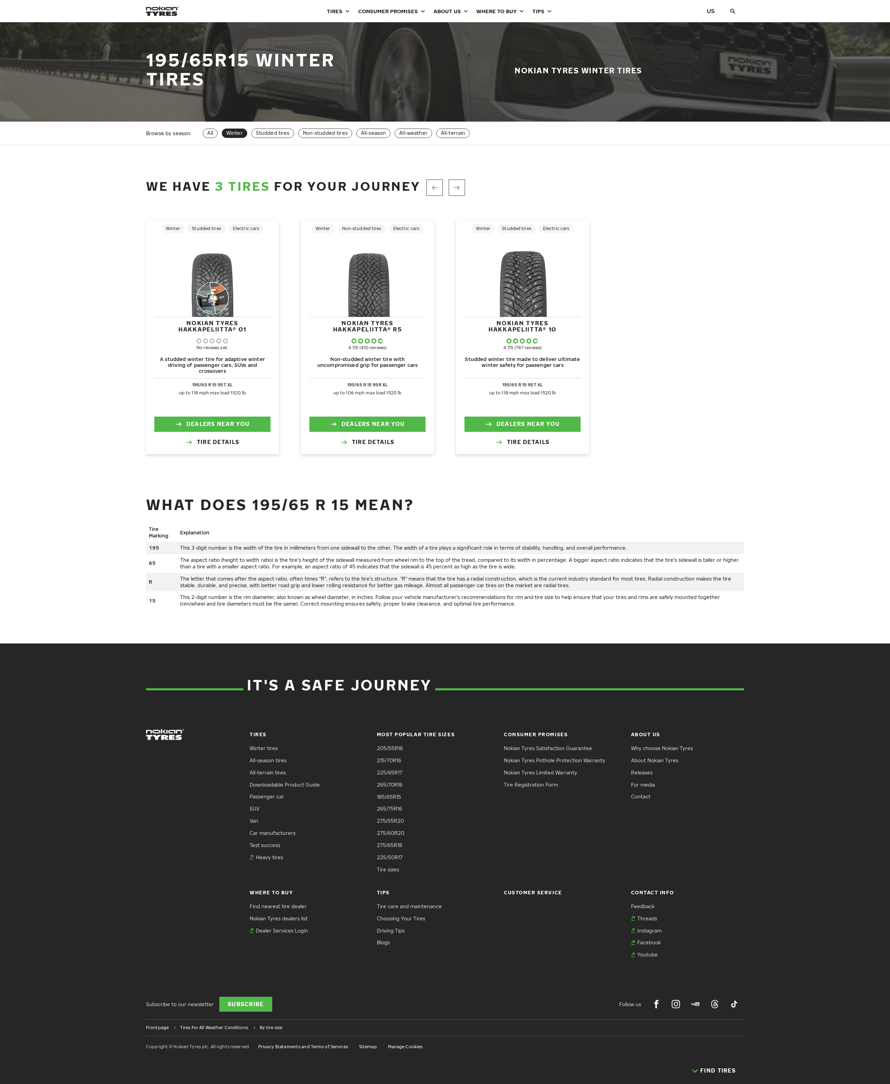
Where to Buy (496, 11)
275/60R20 (390, 833)
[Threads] (715, 1004)
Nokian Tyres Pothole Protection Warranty (554, 760)
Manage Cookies (405, 1046)
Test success (265, 845)
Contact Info (652, 892)
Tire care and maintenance (409, 906)
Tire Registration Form (531, 785)
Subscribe (246, 1004)
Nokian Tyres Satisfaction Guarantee (548, 748)
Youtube (647, 955)
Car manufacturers (273, 833)
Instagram (649, 931)
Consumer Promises (388, 11)
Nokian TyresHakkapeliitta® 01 (212, 326)
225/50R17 (390, 857)
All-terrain (453, 133)
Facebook (649, 942)
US (711, 11)
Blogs (383, 942)
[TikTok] (734, 1004)
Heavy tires (269, 857)
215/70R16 (389, 760)
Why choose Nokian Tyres (662, 748)
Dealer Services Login (282, 931)
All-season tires (268, 760)
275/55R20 (390, 821)
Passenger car (267, 796)
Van (254, 821)
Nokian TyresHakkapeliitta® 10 (522, 326)
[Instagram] (676, 1004)
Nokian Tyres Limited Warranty (540, 772)
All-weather (413, 133)
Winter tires (264, 748)
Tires (334, 11)
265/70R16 (390, 785)
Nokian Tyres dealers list (279, 918)
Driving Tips (391, 931)
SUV (254, 809)
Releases (642, 772)
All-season (373, 133)
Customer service (533, 892)
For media (643, 785)
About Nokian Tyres (654, 760)
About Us (447, 11)
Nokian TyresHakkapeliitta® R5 (367, 326)
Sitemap (368, 1046)
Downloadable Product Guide (285, 785)
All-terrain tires (268, 772)
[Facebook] (656, 1004)
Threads (647, 918)
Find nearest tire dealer (278, 906)
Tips (538, 11)
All (210, 133)
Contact (640, 796)
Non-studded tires (325, 133)
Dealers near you (218, 423)
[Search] (733, 11)
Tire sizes (388, 869)
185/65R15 (389, 797)
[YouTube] (695, 1004)
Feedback (643, 906)
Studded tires (273, 133)
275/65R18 (389, 845)
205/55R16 (390, 748)
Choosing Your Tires (401, 918)
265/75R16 (389, 809)
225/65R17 (389, 772)
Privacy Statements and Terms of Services (303, 1046)
